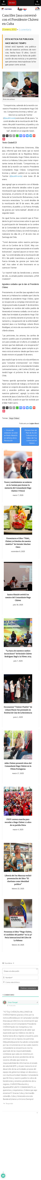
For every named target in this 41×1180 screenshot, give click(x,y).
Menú (4, 4)
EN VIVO (12, 3)
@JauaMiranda (9, 118)
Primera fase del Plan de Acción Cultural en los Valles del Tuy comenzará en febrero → (31, 436)
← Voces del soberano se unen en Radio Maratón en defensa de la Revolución (11, 435)
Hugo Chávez (14, 418)
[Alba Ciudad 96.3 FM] (20, 9)
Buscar (37, 4)
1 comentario (25, 29)
